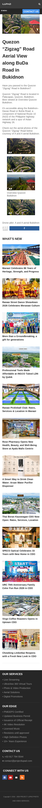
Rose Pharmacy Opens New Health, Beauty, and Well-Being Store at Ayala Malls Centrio (19, 445)
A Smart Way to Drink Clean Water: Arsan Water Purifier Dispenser (17, 482)
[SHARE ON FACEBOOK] (24, 228)
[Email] (16, 777)
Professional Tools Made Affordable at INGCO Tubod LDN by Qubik (20, 373)
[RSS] (22, 777)
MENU (5, 10)
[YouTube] (10, 777)
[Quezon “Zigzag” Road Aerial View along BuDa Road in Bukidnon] (21, 254)
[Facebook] (4, 777)
